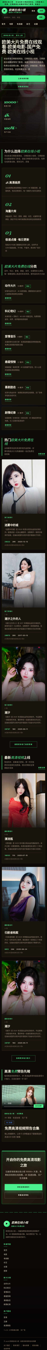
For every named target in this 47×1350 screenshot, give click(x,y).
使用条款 (35, 1345)
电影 (11, 24)
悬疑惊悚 (7, 1296)
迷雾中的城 (11, 525)
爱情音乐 (7, 1292)
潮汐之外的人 (13, 618)
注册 (41, 11)
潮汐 (7, 712)
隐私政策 (26, 1345)
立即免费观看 (23, 78)
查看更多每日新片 (23, 1058)
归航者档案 (11, 932)
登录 (33, 11)
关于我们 (7, 1345)
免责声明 (7, 1349)
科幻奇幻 (7, 1288)
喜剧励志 (7, 1300)
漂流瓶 (9, 839)
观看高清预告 (23, 87)
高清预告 (7, 1325)
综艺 (28, 24)
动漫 (36, 24)
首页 (4, 24)
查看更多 (8, 298)
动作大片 (7, 1284)
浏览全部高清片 (23, 1187)
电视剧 (20, 24)
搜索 (41, 17)
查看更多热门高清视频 (23, 744)
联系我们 (16, 1345)
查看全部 (41, 454)
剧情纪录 (7, 1304)
